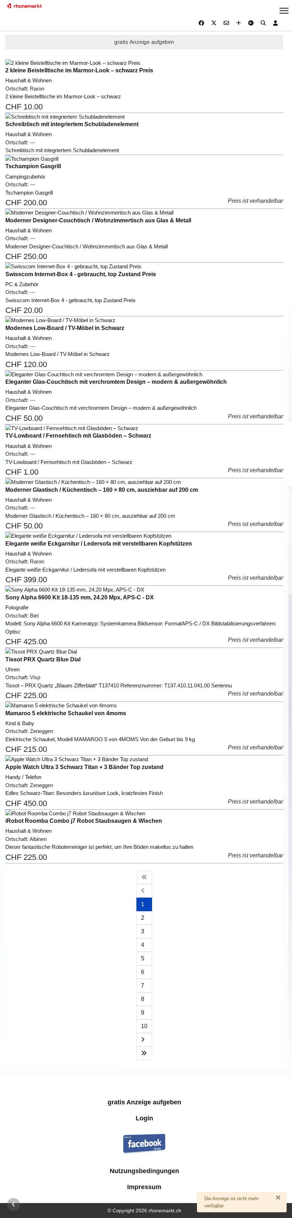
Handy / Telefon (23, 777)
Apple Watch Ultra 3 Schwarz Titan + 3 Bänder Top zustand (84, 767)
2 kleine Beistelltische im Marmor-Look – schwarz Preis (79, 70)
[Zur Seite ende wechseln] (144, 1053)
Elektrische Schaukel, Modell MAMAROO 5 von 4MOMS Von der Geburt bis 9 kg (100, 739)
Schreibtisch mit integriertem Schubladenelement (72, 124)
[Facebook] (201, 23)
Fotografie (16, 607)
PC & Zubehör (21, 284)
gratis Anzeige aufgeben (144, 42)
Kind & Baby (19, 723)
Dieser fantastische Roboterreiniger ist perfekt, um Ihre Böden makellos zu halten (99, 847)
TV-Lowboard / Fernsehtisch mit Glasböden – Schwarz (78, 436)
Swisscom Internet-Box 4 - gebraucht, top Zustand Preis (80, 274)
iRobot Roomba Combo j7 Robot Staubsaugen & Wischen (83, 821)
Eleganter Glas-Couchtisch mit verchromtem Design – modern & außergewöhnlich (116, 382)
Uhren (12, 669)
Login (144, 1118)
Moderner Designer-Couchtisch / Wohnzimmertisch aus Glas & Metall (98, 220)
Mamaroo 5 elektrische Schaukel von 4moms (65, 713)
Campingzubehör (25, 177)
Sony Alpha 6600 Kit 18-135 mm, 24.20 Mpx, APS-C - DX (79, 597)
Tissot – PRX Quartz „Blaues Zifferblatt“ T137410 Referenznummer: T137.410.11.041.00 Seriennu (118, 685)
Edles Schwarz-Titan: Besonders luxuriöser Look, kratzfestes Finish (84, 793)
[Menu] (284, 10)
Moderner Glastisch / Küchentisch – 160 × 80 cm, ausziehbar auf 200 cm (101, 490)
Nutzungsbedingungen (144, 1171)
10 (144, 1026)
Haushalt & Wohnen (28, 80)
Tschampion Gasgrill (33, 166)
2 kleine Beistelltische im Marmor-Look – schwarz (63, 96)
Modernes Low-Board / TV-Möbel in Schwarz (64, 328)
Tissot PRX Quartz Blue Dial (42, 659)
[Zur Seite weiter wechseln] (144, 1040)
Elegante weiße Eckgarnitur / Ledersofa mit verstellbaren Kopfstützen (98, 544)
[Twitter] (214, 23)
